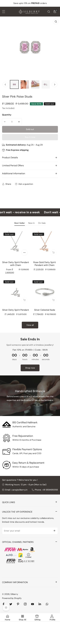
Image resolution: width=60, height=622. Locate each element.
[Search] (49, 12)
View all (30, 325)
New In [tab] (31, 223)
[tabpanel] (30, 279)
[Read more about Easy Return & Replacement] (6, 465)
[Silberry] (29, 12)
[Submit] (54, 530)
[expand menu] (4, 12)
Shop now (30, 367)
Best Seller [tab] (19, 223)
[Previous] (5, 84)
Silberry (14, 594)
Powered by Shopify (11, 598)
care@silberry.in (19, 489)
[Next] (54, 84)
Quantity (6, 114)
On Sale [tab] (42, 223)
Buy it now (30, 137)
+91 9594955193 (50, 489)
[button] (55, 12)
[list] (30, 47)
